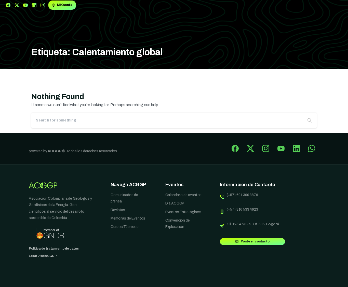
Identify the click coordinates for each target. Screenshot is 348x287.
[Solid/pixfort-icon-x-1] (250, 148)
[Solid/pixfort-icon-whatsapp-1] (311, 148)
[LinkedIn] (34, 5)
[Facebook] (8, 5)
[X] (17, 5)
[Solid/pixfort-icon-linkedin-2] (296, 148)
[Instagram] (43, 5)
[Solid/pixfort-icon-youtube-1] (281, 148)
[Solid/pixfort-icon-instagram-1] (265, 148)
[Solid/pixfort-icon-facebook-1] (235, 148)
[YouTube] (25, 5)
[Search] (310, 120)
